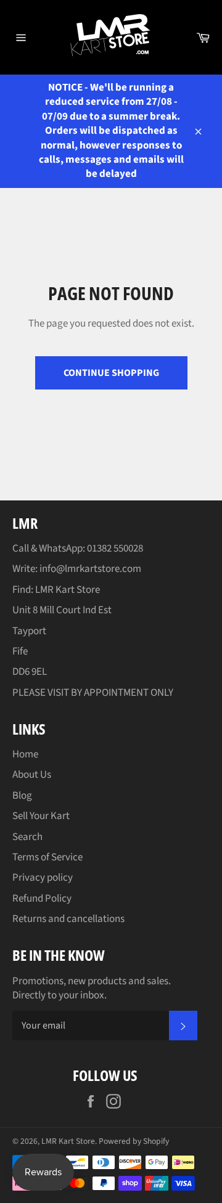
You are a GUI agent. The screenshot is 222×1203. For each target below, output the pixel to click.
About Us (31, 774)
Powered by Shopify (134, 1141)
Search (27, 837)
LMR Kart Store (68, 1141)
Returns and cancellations (68, 918)
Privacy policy (42, 877)
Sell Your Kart (41, 816)
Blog (22, 795)
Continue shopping (111, 373)
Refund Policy (42, 898)
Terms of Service (47, 857)
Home (25, 754)
